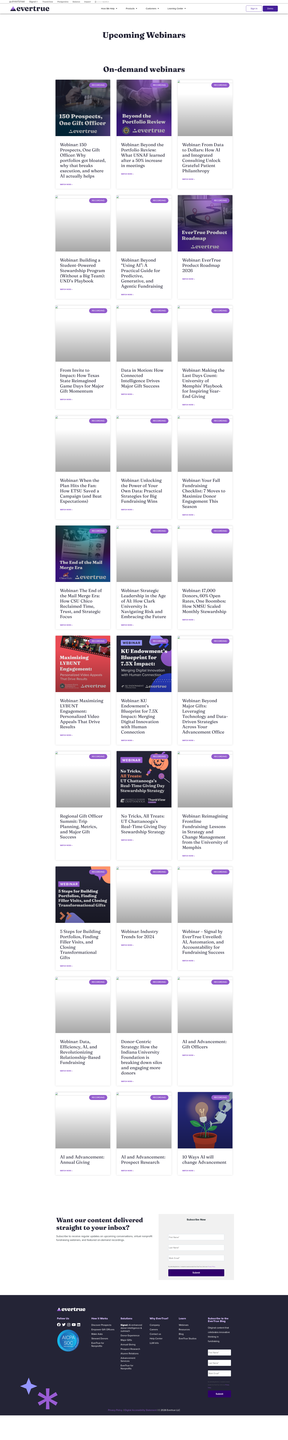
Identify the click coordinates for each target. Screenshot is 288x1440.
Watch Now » (66, 184)
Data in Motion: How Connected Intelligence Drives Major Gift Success (142, 378)
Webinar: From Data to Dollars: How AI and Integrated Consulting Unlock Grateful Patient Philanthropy (203, 157)
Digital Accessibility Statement (141, 1410)
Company (155, 1325)
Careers (154, 1329)
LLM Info (154, 1343)
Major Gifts (126, 1340)
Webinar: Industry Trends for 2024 (139, 934)
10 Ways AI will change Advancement (204, 1159)
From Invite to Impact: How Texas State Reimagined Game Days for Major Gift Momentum (82, 381)
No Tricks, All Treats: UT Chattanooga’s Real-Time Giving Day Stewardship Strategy (143, 823)
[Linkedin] (78, 1324)
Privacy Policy (211, 1266)
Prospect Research (130, 1349)
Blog (181, 1334)
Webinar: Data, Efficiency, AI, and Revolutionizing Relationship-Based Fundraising (80, 1052)
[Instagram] (68, 1324)
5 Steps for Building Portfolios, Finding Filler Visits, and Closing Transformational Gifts (80, 944)
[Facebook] (59, 1324)
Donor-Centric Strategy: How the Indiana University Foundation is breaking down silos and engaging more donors (141, 1057)
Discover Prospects (101, 1325)
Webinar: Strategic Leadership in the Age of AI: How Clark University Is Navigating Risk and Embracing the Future (143, 603)
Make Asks (97, 1334)
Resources (184, 1329)
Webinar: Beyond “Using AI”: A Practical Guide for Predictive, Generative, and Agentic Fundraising (142, 273)
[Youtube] (73, 1324)
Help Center (156, 1338)
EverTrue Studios (187, 1338)
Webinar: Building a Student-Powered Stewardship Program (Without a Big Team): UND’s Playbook (82, 270)
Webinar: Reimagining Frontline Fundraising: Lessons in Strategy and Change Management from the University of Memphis (205, 831)
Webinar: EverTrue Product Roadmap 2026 (201, 265)
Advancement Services (128, 1360)
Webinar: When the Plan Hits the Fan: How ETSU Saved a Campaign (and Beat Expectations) (81, 491)
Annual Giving (128, 1344)
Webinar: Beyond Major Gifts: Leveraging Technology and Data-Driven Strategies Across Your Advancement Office (205, 716)
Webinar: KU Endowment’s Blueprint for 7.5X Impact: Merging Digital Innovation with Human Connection (140, 716)
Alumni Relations (129, 1353)
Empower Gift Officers (102, 1329)
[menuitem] (110, 8)
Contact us (155, 1334)
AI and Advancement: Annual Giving (82, 1159)
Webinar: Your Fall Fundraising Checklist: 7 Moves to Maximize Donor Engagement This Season (203, 493)
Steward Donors (99, 1338)
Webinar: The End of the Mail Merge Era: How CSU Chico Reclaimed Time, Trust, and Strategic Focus (81, 603)
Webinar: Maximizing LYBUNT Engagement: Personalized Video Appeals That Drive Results (81, 713)
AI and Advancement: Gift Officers (204, 1044)
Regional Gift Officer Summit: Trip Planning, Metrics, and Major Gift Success (81, 826)
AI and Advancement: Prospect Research (143, 1159)
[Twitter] (64, 1324)
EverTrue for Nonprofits (97, 1345)
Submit (196, 1272)
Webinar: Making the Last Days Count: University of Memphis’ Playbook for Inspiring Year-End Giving (203, 383)
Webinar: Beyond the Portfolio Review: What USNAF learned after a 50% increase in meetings (143, 155)
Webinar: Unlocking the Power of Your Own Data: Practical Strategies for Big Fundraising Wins (141, 491)
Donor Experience (130, 1335)
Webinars (183, 1325)
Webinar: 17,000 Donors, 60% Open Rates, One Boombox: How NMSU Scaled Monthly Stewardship (204, 601)
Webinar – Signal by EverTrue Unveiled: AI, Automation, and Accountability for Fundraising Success (203, 942)
